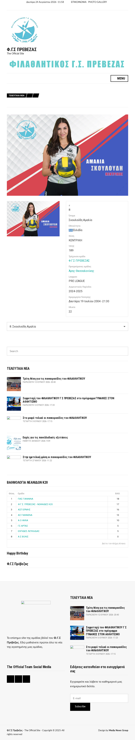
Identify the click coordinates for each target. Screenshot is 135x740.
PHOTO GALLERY (97, 2)
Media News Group (118, 730)
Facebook (60, 7)
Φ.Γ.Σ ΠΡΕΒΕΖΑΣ (79, 260)
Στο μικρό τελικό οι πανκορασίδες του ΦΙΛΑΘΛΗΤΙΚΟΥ (70, 95)
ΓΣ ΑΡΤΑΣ (23, 525)
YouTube (68, 7)
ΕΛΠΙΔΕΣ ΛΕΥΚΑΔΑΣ (29, 531)
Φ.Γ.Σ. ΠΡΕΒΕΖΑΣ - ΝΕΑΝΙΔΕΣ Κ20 (35, 504)
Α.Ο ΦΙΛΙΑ (23, 520)
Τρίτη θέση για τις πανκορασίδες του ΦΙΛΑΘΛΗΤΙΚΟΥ (69, 87)
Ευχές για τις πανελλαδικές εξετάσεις (61, 99)
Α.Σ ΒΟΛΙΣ (23, 536)
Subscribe (80, 706)
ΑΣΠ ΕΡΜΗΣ (24, 509)
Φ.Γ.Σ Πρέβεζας (22, 49)
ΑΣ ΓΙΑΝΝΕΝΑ (25, 515)
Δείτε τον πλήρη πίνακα (113, 543)
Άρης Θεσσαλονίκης (81, 271)
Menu (121, 78)
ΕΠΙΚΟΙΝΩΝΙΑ (78, 2)
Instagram (64, 7)
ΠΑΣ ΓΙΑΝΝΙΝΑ (25, 498)
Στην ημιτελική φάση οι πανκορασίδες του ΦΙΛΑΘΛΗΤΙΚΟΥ (72, 103)
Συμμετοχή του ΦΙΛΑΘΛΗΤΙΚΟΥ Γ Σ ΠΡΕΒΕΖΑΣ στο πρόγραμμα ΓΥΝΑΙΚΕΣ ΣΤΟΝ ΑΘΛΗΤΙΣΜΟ (88, 91)
